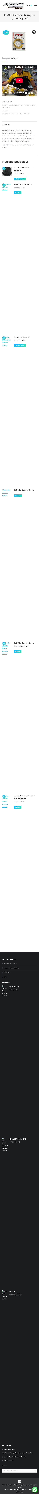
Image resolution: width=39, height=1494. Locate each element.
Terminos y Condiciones (11, 968)
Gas (10, 113)
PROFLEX (26, 113)
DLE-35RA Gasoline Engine (24, 643)
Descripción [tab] (6, 125)
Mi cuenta (7, 972)
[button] (34, 32)
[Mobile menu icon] (35, 5)
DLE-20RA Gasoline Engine (24, 490)
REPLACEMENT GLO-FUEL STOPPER (23, 169)
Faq (5, 977)
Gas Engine (15, 113)
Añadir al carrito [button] (19, 179)
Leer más (18, 496)
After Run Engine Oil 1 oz (23, 184)
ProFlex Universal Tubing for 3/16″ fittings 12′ (25, 797)
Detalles (17, 193)
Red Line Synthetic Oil (22, 337)
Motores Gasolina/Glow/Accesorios (19, 105)
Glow (21, 113)
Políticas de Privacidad (11, 963)
